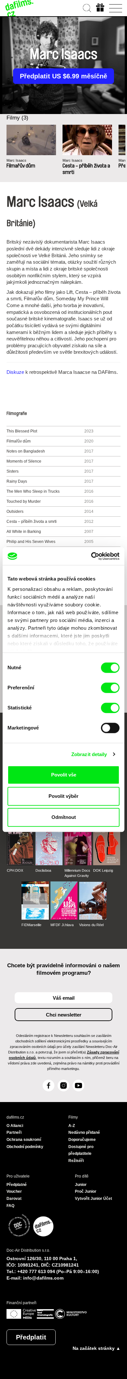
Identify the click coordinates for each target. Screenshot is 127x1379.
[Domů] (19, 8)
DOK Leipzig (103, 870)
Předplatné (17, 1184)
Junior (81, 1184)
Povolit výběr (63, 796)
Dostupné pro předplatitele (80, 1150)
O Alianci (15, 1125)
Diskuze (15, 372)
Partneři (14, 1132)
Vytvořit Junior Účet (93, 1198)
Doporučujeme (82, 1139)
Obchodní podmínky (25, 1146)
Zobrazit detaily (89, 754)
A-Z (71, 1125)
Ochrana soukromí (24, 1139)
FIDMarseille (31, 925)
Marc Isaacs (16, 160)
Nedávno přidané (84, 1132)
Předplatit (31, 1337)
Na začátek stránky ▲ (96, 1348)
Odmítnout (63, 817)
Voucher (14, 1191)
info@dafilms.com (43, 1278)
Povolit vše (63, 774)
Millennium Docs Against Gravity (77, 873)
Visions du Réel (91, 925)
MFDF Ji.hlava (62, 925)
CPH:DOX (15, 870)
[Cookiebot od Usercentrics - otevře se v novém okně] (91, 556)
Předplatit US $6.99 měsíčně (63, 76)
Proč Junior (85, 1191)
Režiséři (76, 1160)
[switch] (110, 688)
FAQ (10, 1205)
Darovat (14, 1198)
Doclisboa (43, 870)
